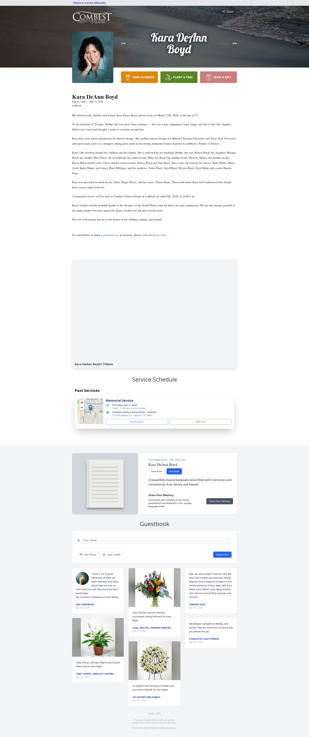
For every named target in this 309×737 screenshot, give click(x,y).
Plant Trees (201, 421)
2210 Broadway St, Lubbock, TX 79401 (132, 415)
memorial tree (111, 235)
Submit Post (222, 554)
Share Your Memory (219, 501)
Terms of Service (163, 722)
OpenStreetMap (158, 728)
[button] (90, 408)
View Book (156, 471)
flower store (159, 235)
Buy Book (174, 471)
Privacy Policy (145, 722)
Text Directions (137, 421)
